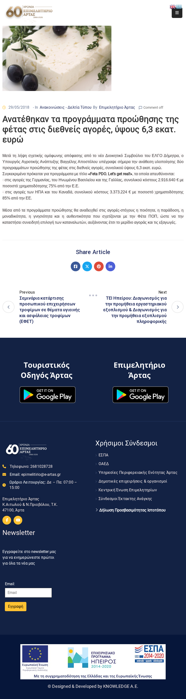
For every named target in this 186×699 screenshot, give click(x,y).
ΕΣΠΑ (103, 455)
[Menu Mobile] (177, 13)
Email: (35, 474)
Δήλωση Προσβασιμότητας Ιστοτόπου (132, 510)
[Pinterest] (99, 266)
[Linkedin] (110, 266)
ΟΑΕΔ (104, 463)
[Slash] (93, 295)
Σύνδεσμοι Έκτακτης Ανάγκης (125, 498)
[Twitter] (87, 266)
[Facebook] (75, 266)
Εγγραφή (15, 606)
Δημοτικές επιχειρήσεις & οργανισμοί (133, 481)
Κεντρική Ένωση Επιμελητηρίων (128, 490)
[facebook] (6, 520)
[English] (173, 6)
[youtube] (18, 520)
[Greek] (179, 6)
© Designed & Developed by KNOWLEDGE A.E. (93, 686)
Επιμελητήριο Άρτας (117, 107)
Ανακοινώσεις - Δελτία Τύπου (66, 107)
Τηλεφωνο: (31, 466)
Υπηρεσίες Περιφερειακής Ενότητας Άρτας (138, 472)
